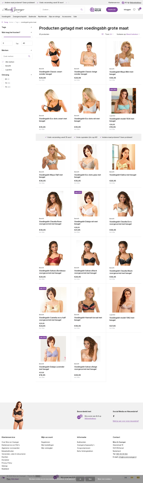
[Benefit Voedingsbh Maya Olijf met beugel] (53, 157)
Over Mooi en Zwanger (10, 442)
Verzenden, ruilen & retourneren (14, 454)
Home (11, 22)
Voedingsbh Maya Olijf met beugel (51, 176)
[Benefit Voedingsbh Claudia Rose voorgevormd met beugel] (53, 203)
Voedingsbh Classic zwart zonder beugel (50, 73)
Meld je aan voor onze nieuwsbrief (126, 421)
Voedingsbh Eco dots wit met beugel (87, 119)
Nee (90, 479)
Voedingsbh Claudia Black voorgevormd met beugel (120, 272)
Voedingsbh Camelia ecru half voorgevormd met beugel (52, 318)
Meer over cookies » (105, 479)
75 (8, 87)
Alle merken (9, 62)
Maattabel (5, 469)
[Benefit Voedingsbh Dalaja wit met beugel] (88, 203)
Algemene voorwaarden (11, 448)
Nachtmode (42, 16)
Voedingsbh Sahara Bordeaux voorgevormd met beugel (52, 272)
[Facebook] (114, 416)
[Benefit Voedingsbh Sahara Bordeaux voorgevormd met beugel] (53, 253)
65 (7, 79)
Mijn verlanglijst (47, 448)
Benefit (8, 66)
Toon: (107, 34)
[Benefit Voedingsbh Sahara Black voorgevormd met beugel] (88, 253)
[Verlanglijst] (134, 9)
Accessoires (66, 16)
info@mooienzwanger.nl (127, 457)
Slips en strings (54, 16)
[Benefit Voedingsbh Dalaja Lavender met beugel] (53, 348)
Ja (80, 479)
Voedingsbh (6, 16)
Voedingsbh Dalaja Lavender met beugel (51, 368)
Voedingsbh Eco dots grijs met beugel (87, 176)
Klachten (5, 457)
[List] (103, 34)
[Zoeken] (81, 9)
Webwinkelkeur (135, 2)
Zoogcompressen (83, 448)
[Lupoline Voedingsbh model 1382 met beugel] (123, 300)
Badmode (112, 10)
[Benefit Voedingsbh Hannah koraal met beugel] (88, 299)
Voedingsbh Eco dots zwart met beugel (53, 119)
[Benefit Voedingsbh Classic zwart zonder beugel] (53, 54)
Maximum (27, 43)
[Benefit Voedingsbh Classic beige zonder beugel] (88, 54)
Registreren (45, 442)
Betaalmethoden (8, 451)
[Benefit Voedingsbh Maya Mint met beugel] (123, 54)
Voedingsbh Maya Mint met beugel (121, 73)
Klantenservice (114, 2)
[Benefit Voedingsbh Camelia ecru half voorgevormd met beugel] (53, 299)
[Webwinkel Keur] (95, 9)
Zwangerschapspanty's (85, 445)
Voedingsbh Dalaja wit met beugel (86, 222)
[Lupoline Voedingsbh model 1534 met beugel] (123, 101)
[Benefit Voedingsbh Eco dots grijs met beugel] (88, 157)
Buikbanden (81, 442)
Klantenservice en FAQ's (11, 445)
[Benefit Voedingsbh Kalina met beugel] (123, 157)
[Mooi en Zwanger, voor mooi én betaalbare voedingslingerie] (18, 9)
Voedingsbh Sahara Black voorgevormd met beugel (85, 272)
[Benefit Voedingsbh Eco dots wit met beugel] (88, 100)
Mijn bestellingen (47, 445)
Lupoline (8, 70)
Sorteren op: (121, 34)
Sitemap (5, 466)
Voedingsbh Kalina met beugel (122, 175)
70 (7, 83)
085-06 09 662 (122, 454)
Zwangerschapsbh (20, 16)
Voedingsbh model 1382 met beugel (121, 319)
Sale (75, 16)
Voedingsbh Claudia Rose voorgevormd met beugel (50, 222)
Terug (6, 22)
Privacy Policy (7, 463)
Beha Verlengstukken (85, 451)
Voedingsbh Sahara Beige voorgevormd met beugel (85, 368)
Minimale (7, 43)
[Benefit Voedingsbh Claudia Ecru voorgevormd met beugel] (123, 203)
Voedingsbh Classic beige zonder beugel (85, 73)
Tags (17, 22)
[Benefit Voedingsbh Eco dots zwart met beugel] (53, 100)
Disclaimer (5, 460)
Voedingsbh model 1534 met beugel (121, 120)
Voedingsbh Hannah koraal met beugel (88, 318)
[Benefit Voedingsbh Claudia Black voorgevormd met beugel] (123, 253)
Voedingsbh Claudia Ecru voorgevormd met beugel (120, 223)
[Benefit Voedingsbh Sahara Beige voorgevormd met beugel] (88, 348)
